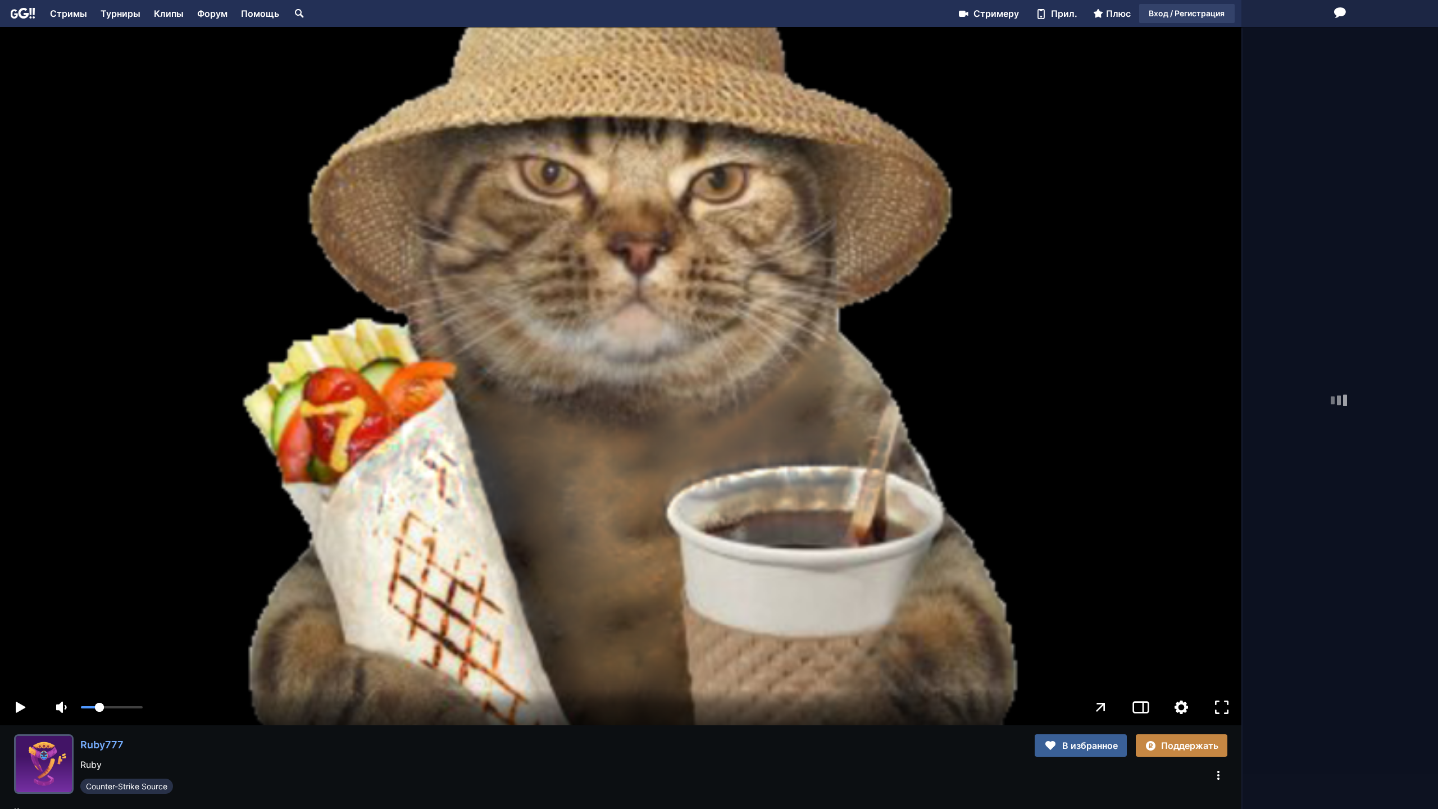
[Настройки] (1181, 707)
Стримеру (996, 13)
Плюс (1118, 13)
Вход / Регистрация (1187, 13)
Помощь (260, 13)
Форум (212, 13)
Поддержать (1189, 745)
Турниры (120, 13)
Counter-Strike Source (126, 786)
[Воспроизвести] (20, 707)
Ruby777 (102, 745)
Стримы (68, 13)
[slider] (112, 707)
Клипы (169, 13)
